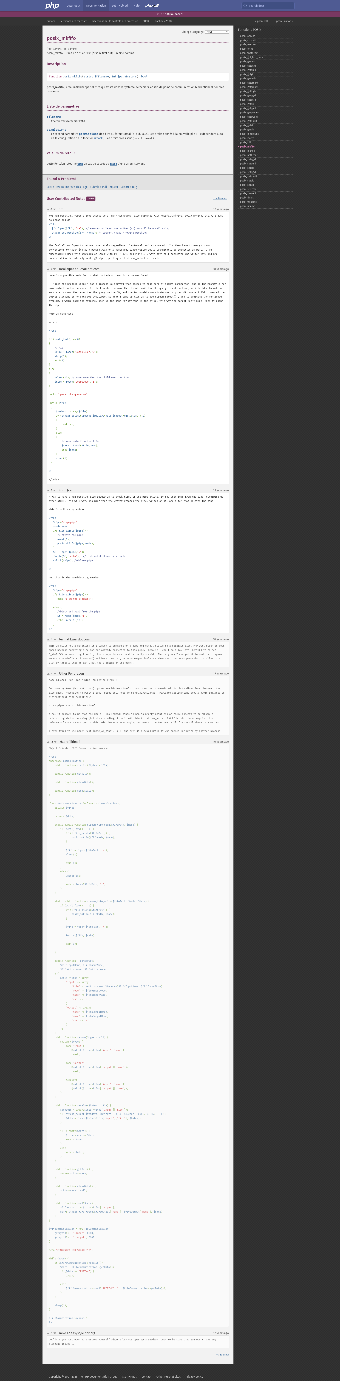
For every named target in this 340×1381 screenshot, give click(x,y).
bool (144, 76)
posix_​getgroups (249, 87)
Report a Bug (128, 187)
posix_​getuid (247, 129)
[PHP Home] (52, 5)
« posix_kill (261, 21)
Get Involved (120, 5)
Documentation (96, 5)
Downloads (74, 5)
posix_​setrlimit (248, 176)
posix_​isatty (247, 138)
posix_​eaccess (248, 44)
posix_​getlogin (248, 91)
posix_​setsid (247, 180)
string (88, 76)
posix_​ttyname (248, 201)
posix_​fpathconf (249, 53)
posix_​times (247, 197)
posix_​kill (245, 142)
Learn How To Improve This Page (67, 187)
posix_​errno (246, 48)
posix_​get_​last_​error (251, 57)
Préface (51, 21)
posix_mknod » (284, 21)
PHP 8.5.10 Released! (170, 14)
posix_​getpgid (248, 95)
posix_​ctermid (248, 40)
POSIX (146, 21)
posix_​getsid (247, 125)
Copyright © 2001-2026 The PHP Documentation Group (83, 1376)
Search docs (256, 5)
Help (137, 5)
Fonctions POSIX (163, 21)
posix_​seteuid (248, 163)
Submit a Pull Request (104, 187)
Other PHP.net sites (168, 1376)
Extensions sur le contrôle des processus (115, 21)
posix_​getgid (247, 74)
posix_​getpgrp (248, 99)
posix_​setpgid (248, 172)
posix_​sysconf (248, 193)
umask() (99, 138)
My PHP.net (129, 1376)
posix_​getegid (248, 65)
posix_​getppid (248, 108)
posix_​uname (247, 206)
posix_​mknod (247, 150)
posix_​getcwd (247, 61)
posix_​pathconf (248, 155)
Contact (146, 1376)
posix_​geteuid (248, 70)
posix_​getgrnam (249, 82)
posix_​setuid (247, 184)
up (49, 209)
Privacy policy (194, 1376)
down (54, 209)
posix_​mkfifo (247, 146)
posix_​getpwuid (249, 116)
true (80, 163)
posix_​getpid (247, 104)
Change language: (193, 31)
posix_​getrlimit (248, 121)
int (114, 76)
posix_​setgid (247, 167)
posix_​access (247, 36)
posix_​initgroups (249, 133)
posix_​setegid (248, 159)
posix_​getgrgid (248, 78)
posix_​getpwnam (249, 112)
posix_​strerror (248, 189)
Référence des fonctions (73, 21)
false (113, 163)
